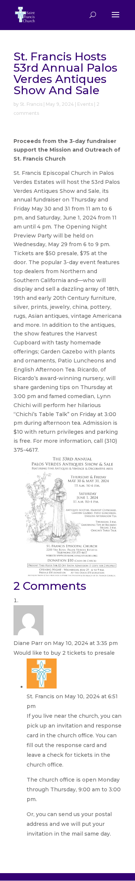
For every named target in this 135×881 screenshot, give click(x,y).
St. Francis (31, 104)
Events (85, 104)
